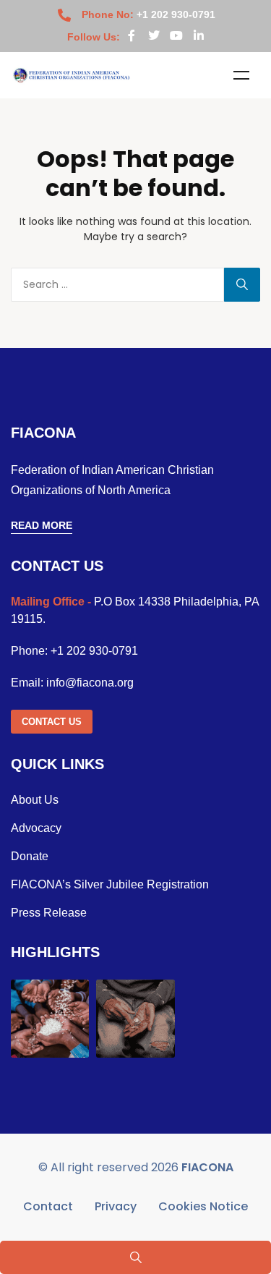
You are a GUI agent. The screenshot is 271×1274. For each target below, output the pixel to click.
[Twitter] (154, 35)
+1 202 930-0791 (94, 651)
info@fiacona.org (90, 682)
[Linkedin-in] (199, 35)
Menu (241, 75)
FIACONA (207, 1167)
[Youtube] (176, 35)
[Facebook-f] (131, 35)
